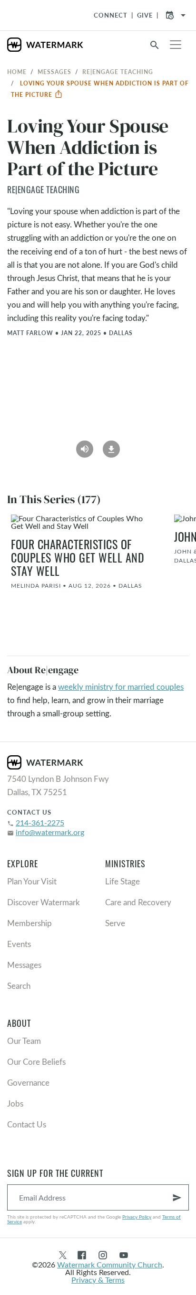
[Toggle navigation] (175, 44)
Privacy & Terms (98, 1280)
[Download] (111, 445)
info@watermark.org (50, 832)
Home (17, 71)
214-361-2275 (40, 822)
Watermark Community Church (109, 1264)
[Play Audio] (84, 445)
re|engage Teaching (117, 71)
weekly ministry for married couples (121, 686)
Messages (54, 71)
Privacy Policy (136, 1216)
